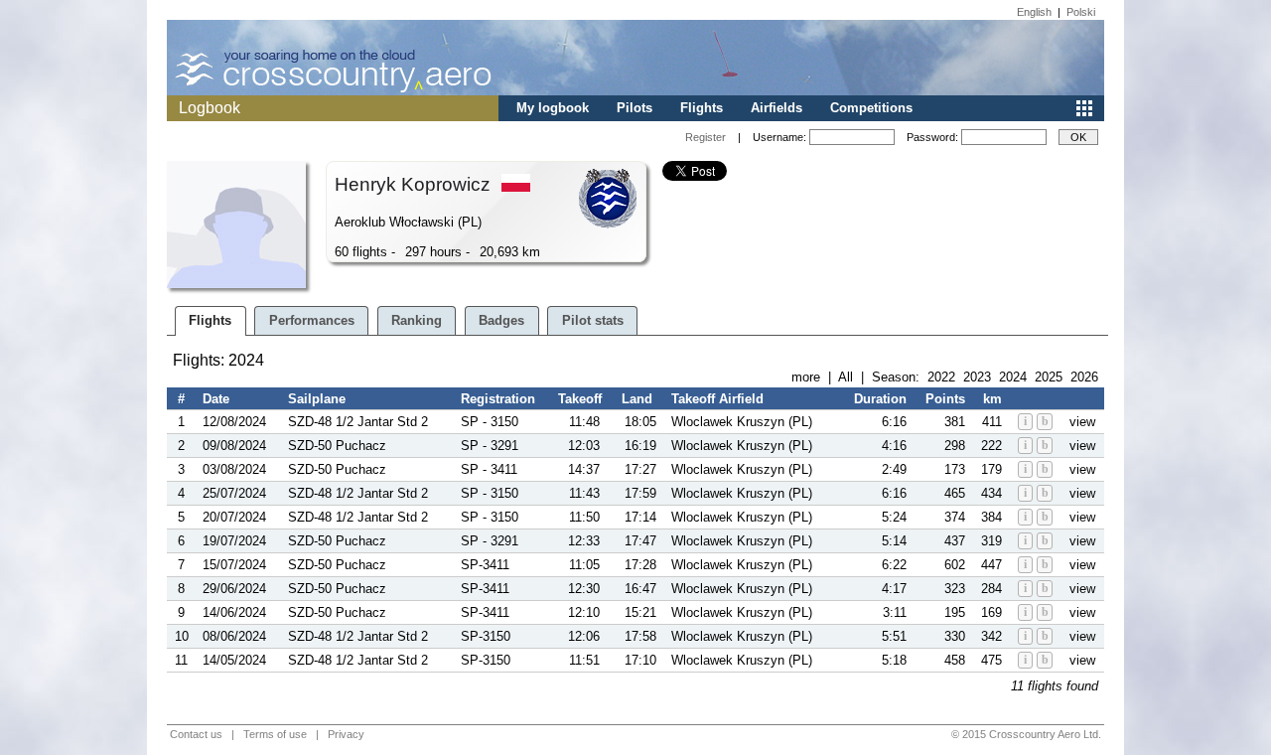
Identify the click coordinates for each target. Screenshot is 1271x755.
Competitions (871, 107)
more (805, 377)
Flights (701, 107)
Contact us (196, 734)
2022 (941, 377)
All (845, 377)
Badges (501, 320)
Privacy (346, 734)
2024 (1013, 377)
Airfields (776, 107)
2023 (977, 377)
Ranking (416, 320)
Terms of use (275, 734)
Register (705, 137)
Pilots (634, 107)
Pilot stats (593, 320)
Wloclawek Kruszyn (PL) (741, 421)
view (1082, 421)
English (1034, 12)
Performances (311, 320)
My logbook (552, 107)
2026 (1084, 377)
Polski (1080, 12)
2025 (1048, 377)
